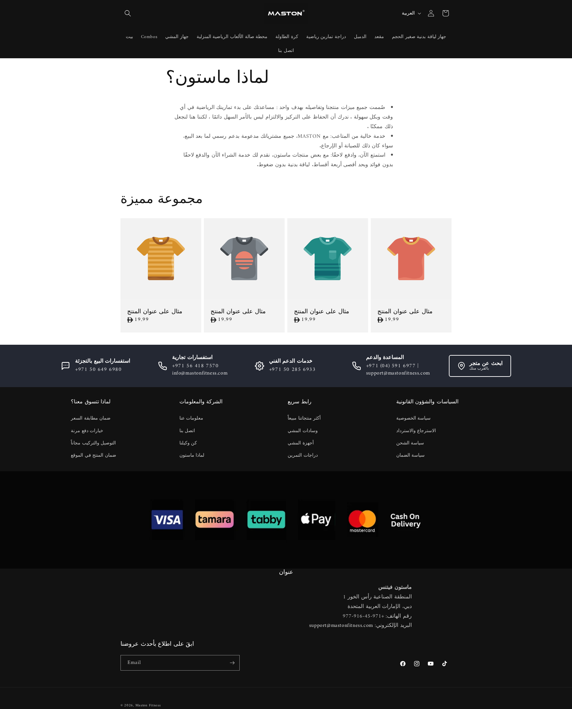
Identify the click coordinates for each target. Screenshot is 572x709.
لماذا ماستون (192, 455)
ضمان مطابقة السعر (91, 418)
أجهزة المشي (301, 443)
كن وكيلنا (188, 443)
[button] (127, 13)
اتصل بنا (187, 431)
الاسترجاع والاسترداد (416, 431)
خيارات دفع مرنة (87, 431)
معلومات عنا (191, 418)
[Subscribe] (232, 663)
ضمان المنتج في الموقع (93, 455)
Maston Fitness (148, 705)
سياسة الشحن (410, 443)
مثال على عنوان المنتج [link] (154, 312)
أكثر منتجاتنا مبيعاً (304, 418)
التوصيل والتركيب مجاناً (93, 443)
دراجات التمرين (303, 455)
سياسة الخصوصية (413, 418)
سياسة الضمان (410, 455)
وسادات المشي (303, 431)
